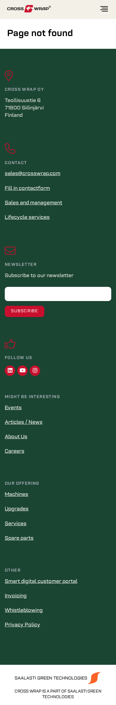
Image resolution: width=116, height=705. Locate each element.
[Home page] (53, 9)
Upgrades (17, 509)
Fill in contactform (27, 188)
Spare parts (19, 538)
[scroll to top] (99, 688)
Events (13, 408)
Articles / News (24, 422)
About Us (16, 437)
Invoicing (16, 596)
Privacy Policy (22, 625)
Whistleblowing (24, 610)
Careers (14, 451)
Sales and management (33, 203)
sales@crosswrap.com (32, 174)
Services (15, 524)
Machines (16, 494)
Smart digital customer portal (41, 581)
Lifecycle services (27, 217)
